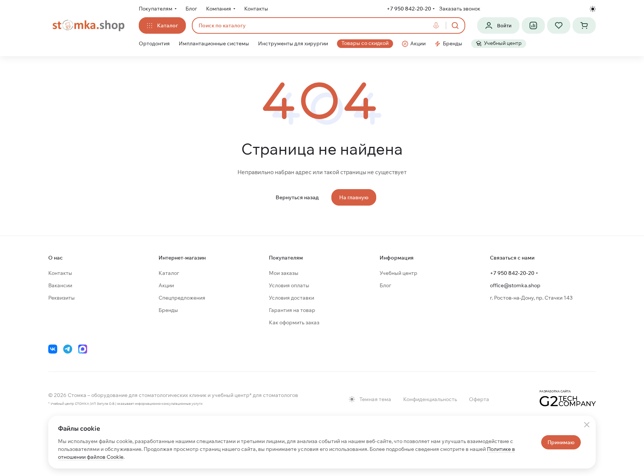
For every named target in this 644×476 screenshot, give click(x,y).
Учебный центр (398, 273)
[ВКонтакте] (52, 349)
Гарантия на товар (292, 310)
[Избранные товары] (558, 25)
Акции (166, 285)
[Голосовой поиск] (437, 25)
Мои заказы (283, 273)
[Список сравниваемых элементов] (533, 25)
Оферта (479, 399)
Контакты (60, 273)
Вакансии (60, 285)
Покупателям (286, 257)
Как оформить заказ (294, 322)
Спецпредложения (182, 297)
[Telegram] (67, 349)
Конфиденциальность (430, 399)
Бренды (168, 310)
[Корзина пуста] (584, 25)
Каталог (169, 273)
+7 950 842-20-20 (409, 8)
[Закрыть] (587, 425)
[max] (82, 349)
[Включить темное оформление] (593, 9)
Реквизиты (61, 297)
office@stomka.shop (515, 285)
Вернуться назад (297, 197)
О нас (55, 257)
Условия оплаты (289, 285)
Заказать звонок (459, 8)
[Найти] (455, 25)
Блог (385, 285)
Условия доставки (291, 297)
